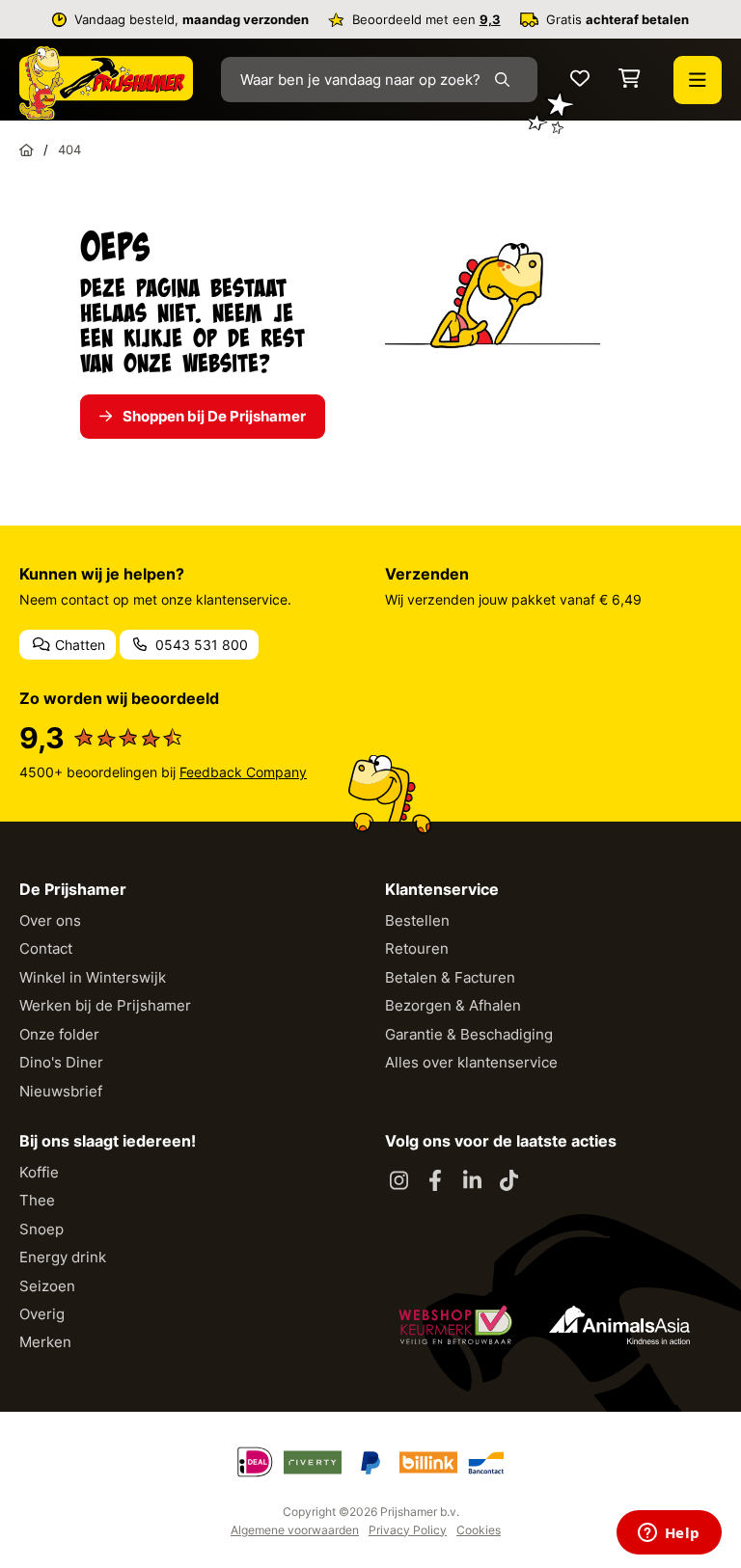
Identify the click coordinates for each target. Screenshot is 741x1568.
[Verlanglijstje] (579, 79)
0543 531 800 (199, 644)
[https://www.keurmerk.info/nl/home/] (455, 1325)
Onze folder (59, 1034)
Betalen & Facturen (450, 977)
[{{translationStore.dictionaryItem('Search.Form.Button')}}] (506, 79)
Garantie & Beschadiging (469, 1034)
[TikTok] (508, 1181)
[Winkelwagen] (629, 79)
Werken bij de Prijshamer (105, 1005)
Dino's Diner (61, 1062)
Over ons (50, 920)
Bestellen (417, 920)
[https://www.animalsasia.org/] (619, 1325)
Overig (42, 1314)
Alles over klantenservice (471, 1062)
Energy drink (62, 1257)
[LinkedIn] (471, 1181)
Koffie (39, 1172)
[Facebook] (435, 1181)
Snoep (41, 1229)
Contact (45, 948)
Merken (45, 1342)
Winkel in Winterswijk (92, 977)
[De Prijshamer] (106, 83)
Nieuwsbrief (60, 1091)
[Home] (26, 149)
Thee (37, 1200)
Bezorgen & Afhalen (453, 1005)
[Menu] (697, 80)
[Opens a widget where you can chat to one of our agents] (669, 1534)
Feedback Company (243, 772)
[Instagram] (398, 1181)
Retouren (417, 948)
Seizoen (47, 1286)
